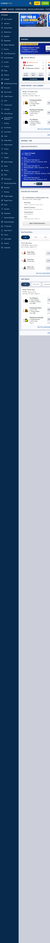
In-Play (11, 9)
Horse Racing (21, 9)
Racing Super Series (36, 9)
